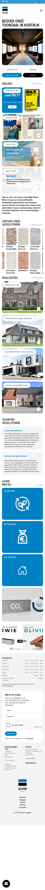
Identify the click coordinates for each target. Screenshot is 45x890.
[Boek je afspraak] (6, 883)
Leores (28, 813)
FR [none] (43, 2)
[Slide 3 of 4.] (22, 637)
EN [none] (39, 2)
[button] (38, 10)
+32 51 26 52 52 (30, 758)
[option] (39, 2)
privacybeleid (29, 738)
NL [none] (35, 2)
